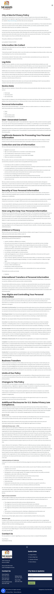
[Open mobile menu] (52, 5)
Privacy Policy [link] (10, 592)
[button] (3, 591)
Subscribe (31, 583)
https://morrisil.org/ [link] (12, 20)
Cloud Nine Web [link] (48, 589)
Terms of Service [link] (17, 592)
